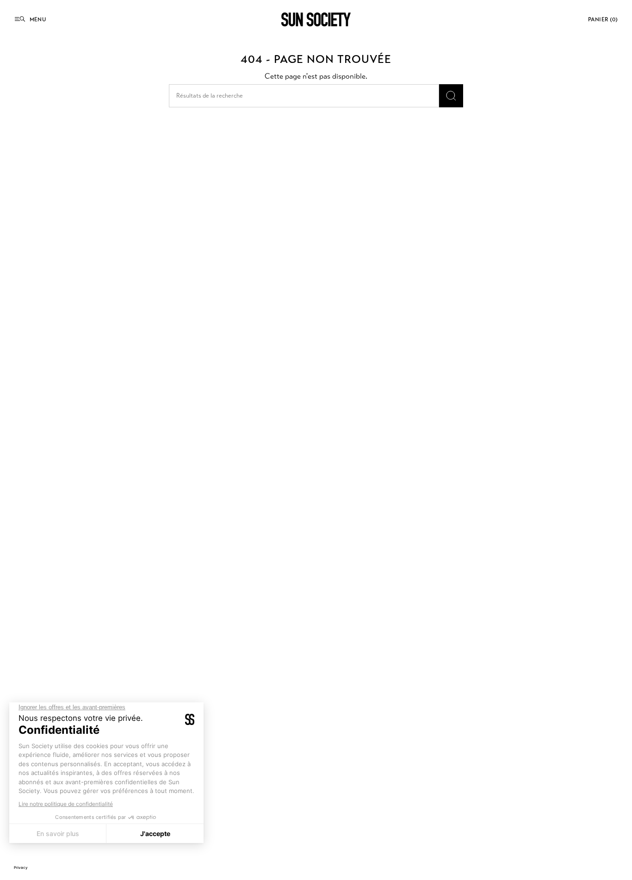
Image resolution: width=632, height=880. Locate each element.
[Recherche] (451, 95)
